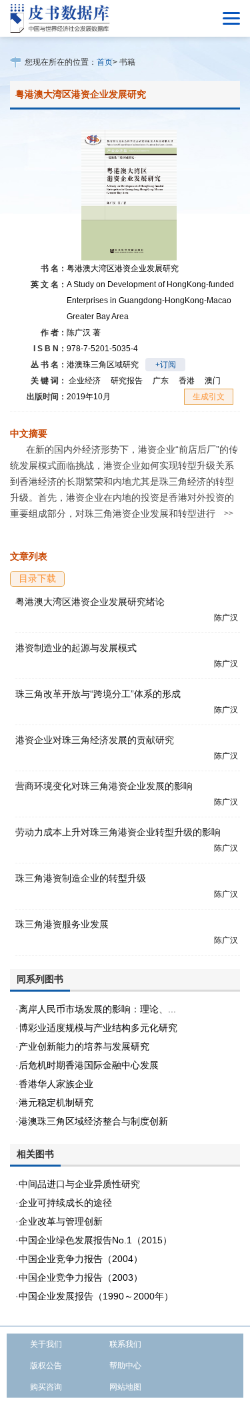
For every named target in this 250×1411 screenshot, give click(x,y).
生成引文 (209, 396)
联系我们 (125, 1344)
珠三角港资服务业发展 (62, 924)
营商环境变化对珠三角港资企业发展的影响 (104, 786)
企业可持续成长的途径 (65, 1202)
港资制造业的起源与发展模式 (76, 647)
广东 (161, 380)
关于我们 (46, 1344)
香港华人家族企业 (56, 1083)
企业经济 (85, 380)
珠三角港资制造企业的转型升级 (80, 878)
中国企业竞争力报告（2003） (81, 1277)
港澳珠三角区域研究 (103, 364)
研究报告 (127, 380)
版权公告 (46, 1365)
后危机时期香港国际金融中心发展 (89, 1065)
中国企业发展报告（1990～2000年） (96, 1296)
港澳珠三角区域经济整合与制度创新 (93, 1121)
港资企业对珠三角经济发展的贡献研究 (94, 740)
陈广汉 (84, 332)
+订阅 (165, 364)
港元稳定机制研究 (56, 1102)
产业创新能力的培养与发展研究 (84, 1046)
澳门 (213, 380)
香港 (187, 380)
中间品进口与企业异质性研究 (79, 1184)
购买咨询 (46, 1387)
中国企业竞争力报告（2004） (81, 1258)
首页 (105, 62)
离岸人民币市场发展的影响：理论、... (97, 1009)
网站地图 (125, 1387)
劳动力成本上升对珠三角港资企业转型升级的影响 (118, 832)
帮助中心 (125, 1365)
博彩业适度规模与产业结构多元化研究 (98, 1027)
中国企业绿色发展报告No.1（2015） (95, 1240)
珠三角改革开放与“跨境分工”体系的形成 (98, 693)
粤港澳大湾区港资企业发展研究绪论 (90, 601)
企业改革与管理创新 (61, 1221)
